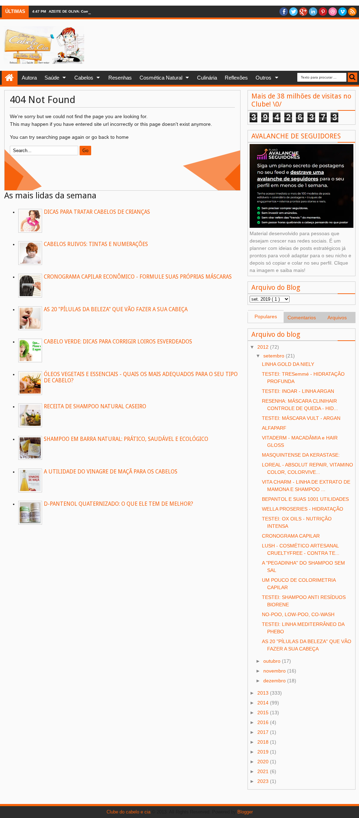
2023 (263, 781)
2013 (263, 693)
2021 (263, 771)
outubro (272, 661)
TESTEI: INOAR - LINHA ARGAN (298, 391)
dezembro (275, 680)
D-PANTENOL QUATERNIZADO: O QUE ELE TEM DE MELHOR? (118, 504)
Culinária (207, 78)
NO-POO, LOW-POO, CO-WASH (298, 614)
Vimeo (342, 11)
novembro (275, 671)
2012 (263, 347)
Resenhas (120, 78)
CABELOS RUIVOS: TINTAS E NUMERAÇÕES (96, 244)
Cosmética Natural (161, 78)
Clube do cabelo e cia (128, 812)
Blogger (245, 812)
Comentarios (301, 317)
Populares (266, 316)
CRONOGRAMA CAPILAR (291, 536)
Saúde (52, 78)
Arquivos (337, 317)
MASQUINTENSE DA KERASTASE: (301, 455)
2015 (263, 712)
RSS (352, 11)
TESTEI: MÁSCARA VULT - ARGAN (301, 418)
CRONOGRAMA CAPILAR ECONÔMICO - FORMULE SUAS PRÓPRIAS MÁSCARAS (138, 277)
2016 (263, 722)
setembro (274, 356)
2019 (263, 752)
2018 (263, 742)
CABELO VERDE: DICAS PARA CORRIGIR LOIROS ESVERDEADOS (118, 342)
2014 (263, 702)
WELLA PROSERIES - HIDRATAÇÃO (302, 509)
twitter (293, 11)
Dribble (332, 11)
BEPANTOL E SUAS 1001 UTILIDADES (305, 499)
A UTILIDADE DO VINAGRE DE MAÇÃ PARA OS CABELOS (110, 472)
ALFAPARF (274, 428)
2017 (263, 732)
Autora (29, 78)
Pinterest (323, 11)
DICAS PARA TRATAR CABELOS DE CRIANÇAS (97, 212)
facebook (283, 11)
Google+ (303, 11)
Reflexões (236, 78)
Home (10, 78)
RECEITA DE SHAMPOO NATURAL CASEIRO (95, 406)
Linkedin (313, 11)
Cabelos (83, 78)
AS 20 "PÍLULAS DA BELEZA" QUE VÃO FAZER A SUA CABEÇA (116, 309)
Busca (352, 77)
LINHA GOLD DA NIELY (288, 364)
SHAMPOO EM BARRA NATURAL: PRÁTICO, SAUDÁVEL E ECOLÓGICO (126, 439)
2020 (263, 761)
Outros (263, 78)
